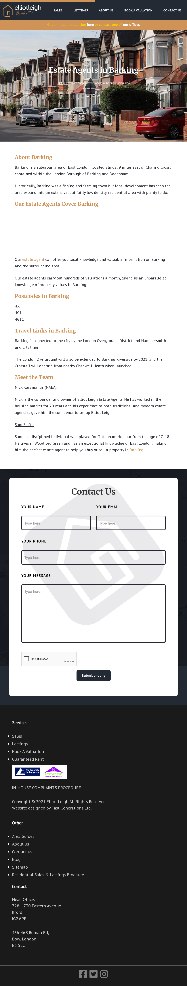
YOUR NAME (32, 507)
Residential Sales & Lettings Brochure (48, 875)
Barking (136, 449)
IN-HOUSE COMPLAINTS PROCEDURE (46, 787)
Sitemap (20, 867)
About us (20, 844)
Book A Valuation (28, 751)
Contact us (22, 851)
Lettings (20, 744)
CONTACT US (172, 10)
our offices (131, 24)
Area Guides (23, 836)
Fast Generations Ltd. (72, 808)
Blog (16, 859)
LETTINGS (80, 10)
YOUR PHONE (34, 541)
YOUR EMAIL (108, 507)
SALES (58, 10)
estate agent (33, 259)
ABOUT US (106, 10)
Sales (17, 736)
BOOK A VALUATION (138, 10)
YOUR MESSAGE (36, 576)
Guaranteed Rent (28, 759)
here (90, 24)
